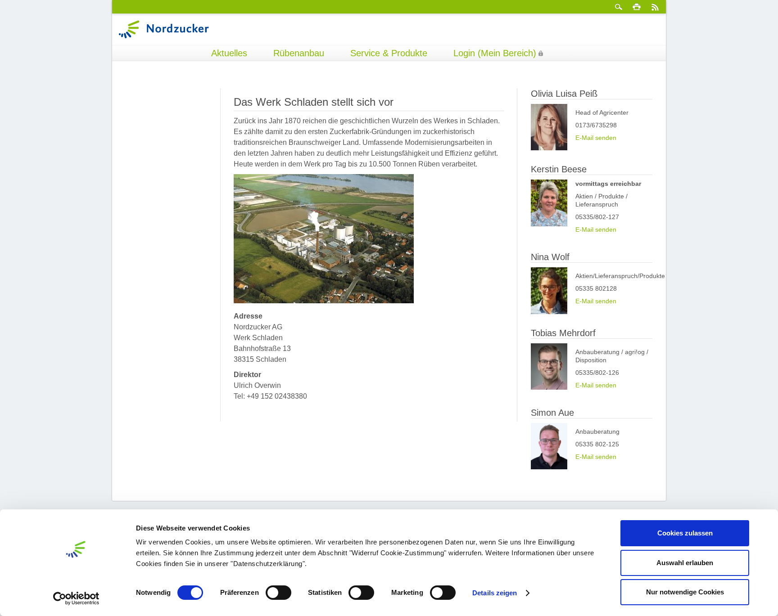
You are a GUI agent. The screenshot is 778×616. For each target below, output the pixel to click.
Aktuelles (229, 53)
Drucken (636, 6)
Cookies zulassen (685, 533)
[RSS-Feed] (654, 6)
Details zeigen (494, 593)
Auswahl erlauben (684, 563)
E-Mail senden (595, 137)
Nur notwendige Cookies (685, 592)
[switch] (278, 592)
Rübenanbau (298, 53)
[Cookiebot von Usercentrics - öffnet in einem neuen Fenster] (76, 598)
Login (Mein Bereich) (494, 53)
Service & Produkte (388, 53)
